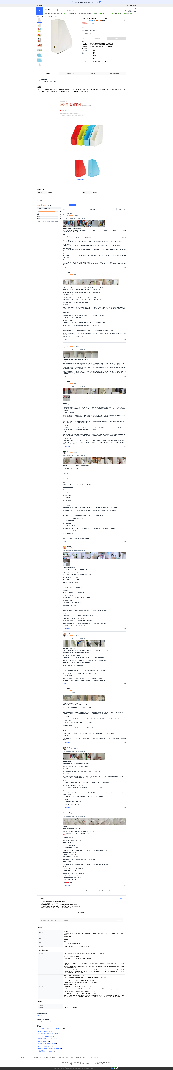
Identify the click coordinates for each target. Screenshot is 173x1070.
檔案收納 (46, 16)
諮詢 (121, 898)
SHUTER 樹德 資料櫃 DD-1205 (44, 1035)
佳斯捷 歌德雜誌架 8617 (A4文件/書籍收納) (46, 1051)
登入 (124, 5)
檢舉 (119, 920)
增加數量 (86, 39)
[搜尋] (125, 10)
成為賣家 (134, 5)
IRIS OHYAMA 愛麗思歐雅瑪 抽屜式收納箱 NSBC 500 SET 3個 (49, 1048)
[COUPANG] (64, 1063)
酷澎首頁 (38, 16)
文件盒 (38, 1015)
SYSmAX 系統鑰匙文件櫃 (42, 1041)
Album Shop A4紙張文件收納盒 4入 (44, 1046)
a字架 (46, 1021)
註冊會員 (127, 5)
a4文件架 (50, 1021)
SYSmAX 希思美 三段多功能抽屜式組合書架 (46, 1036)
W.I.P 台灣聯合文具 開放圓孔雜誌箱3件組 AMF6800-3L (48, 1033)
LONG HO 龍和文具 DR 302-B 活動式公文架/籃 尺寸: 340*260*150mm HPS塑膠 (52, 1040)
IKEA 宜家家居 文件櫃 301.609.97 (44, 1031)
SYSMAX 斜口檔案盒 (42, 1045)
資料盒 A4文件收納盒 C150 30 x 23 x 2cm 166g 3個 (47, 1038)
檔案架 (42, 1021)
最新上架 (69, 209)
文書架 (38, 1021)
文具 (42, 16)
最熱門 (64, 209)
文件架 (55, 16)
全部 (59, 10)
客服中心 (131, 5)
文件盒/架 (51, 16)
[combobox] (121, 209)
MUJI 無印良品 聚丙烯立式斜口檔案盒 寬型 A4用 (47, 1043)
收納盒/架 (42, 1015)
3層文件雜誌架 (41, 1050)
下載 (100, 2)
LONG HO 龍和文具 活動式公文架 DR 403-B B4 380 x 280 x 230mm (50, 1028)
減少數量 (86, 37)
